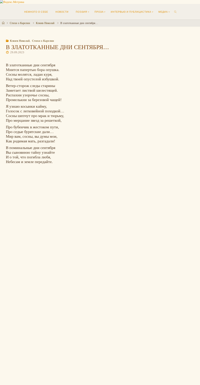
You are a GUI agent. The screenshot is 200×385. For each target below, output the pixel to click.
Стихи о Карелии (20, 23)
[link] (175, 12)
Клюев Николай (45, 23)
